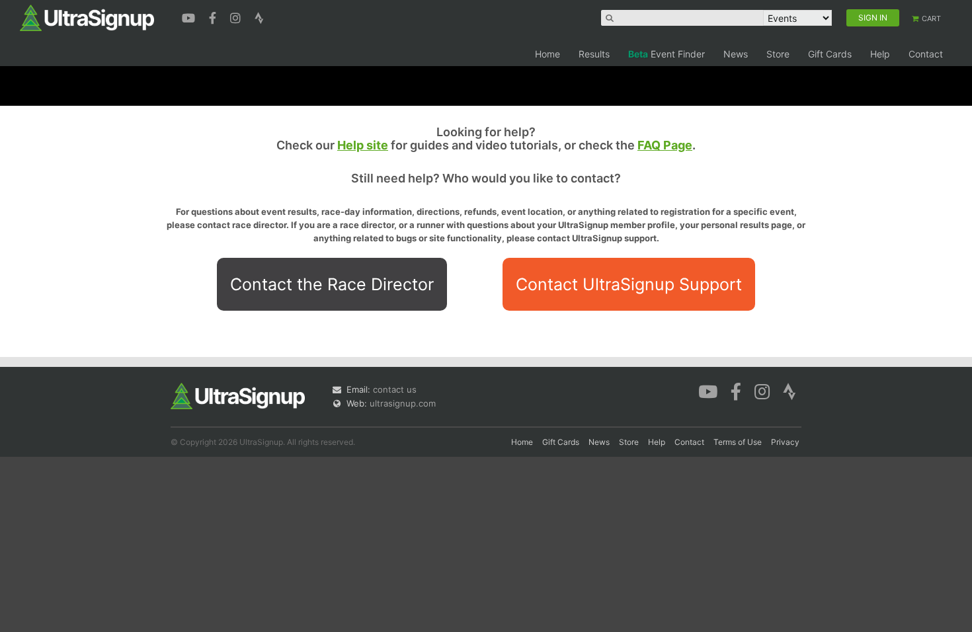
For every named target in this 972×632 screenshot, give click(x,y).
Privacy (785, 442)
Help (880, 53)
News (735, 53)
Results (594, 53)
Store (778, 53)
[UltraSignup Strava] (259, 16)
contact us (395, 389)
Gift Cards (830, 53)
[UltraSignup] (87, 17)
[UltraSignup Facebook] (214, 16)
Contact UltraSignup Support (629, 284)
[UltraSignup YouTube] (190, 16)
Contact (926, 53)
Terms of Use (737, 442)
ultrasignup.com (403, 403)
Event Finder (666, 53)
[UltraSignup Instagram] (237, 16)
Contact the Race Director (332, 284)
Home (547, 53)
